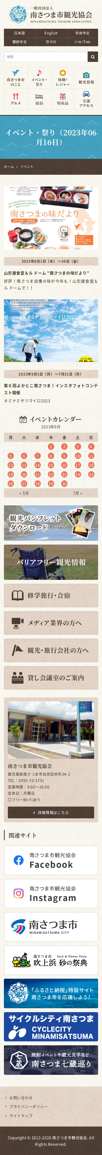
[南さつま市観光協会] (51, 11)
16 (64, 465)
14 (37, 465)
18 (91, 465)
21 (37, 474)
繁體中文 (20, 41)
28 (37, 483)
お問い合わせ (21, 1097)
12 (10, 465)
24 (78, 474)
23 (64, 474)
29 (51, 483)
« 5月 (24, 492)
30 (64, 483)
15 (51, 465)
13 (24, 465)
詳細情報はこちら (53, 812)
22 (51, 474)
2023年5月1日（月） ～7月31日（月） (51, 373)
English (51, 32)
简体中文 (82, 32)
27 (24, 483)
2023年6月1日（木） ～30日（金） (51, 261)
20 (24, 474)
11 (91, 455)
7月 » (78, 492)
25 (91, 474)
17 (78, 465)
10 (78, 455)
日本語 (19, 32)
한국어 (51, 41)
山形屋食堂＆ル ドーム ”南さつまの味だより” (46, 273)
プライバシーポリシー (28, 1106)
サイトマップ (21, 1115)
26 (10, 483)
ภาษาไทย (82, 41)
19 (10, 474)
